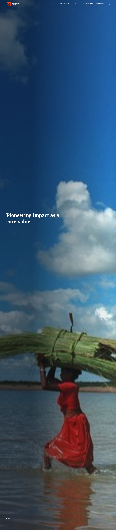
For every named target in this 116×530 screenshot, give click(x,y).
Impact (76, 4)
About (52, 4)
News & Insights (87, 4)
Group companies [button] (64, 4)
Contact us (100, 4)
